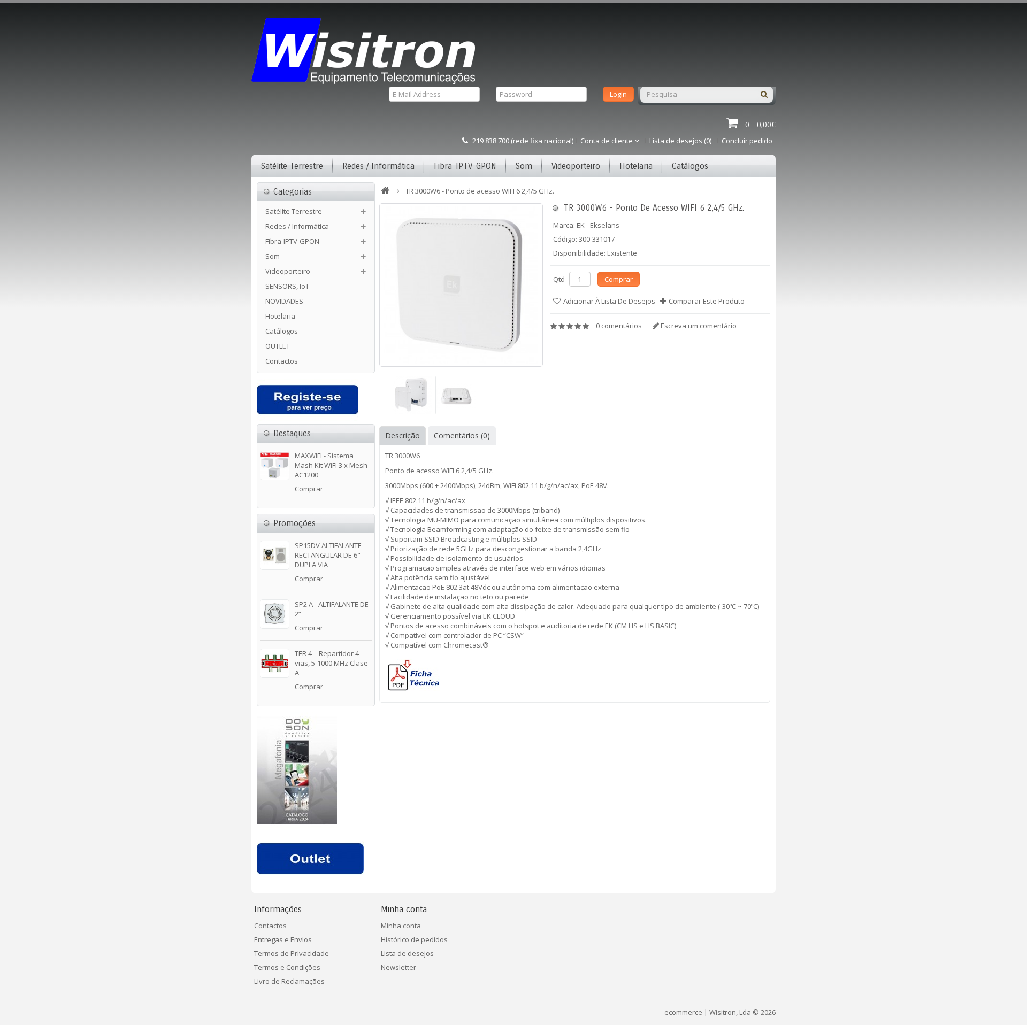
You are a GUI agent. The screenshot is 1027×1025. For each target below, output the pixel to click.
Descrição (402, 435)
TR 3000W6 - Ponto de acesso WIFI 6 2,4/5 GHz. (479, 191)
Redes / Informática (378, 166)
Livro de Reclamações (289, 981)
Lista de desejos (407, 953)
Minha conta (401, 925)
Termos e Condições (287, 967)
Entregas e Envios (283, 939)
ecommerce (683, 1012)
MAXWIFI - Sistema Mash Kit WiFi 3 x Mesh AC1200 (331, 465)
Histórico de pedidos (414, 939)
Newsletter (398, 967)
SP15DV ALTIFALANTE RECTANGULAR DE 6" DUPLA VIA (328, 555)
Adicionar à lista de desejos (609, 301)
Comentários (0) (462, 435)
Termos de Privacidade (291, 953)
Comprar (309, 489)
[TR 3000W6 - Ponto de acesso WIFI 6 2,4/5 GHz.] (461, 285)
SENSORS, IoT (287, 286)
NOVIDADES (284, 301)
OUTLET (277, 346)
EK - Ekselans (598, 225)
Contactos (281, 361)
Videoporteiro (575, 166)
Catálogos (690, 166)
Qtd (559, 279)
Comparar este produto (707, 301)
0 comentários (619, 325)
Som (524, 166)
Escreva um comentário (698, 325)
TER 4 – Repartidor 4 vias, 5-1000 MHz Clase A (331, 663)
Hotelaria (636, 166)
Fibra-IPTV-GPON (465, 166)
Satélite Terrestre (292, 166)
